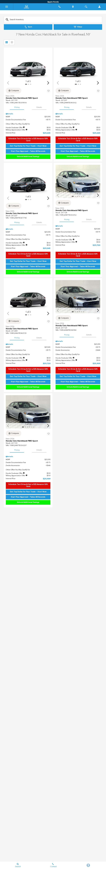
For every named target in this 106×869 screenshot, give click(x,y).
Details (39, 107)
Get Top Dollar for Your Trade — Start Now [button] (28, 146)
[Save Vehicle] (48, 91)
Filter (79, 27)
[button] (48, 83)
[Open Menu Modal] (6, 6)
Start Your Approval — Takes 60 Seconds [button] (28, 151)
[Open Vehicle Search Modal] (86, 6)
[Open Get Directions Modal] (73, 6)
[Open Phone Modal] (59, 6)
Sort (30, 27)
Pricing (17, 107)
